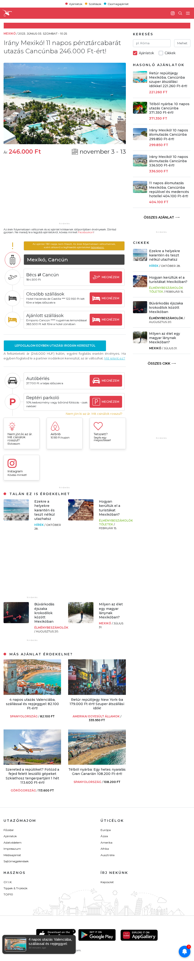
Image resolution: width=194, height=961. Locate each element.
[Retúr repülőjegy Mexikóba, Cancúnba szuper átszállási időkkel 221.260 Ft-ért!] (140, 81)
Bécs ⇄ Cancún (42, 274)
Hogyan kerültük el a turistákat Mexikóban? (109, 508)
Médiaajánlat (12, 855)
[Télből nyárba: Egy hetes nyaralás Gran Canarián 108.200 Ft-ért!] (97, 763)
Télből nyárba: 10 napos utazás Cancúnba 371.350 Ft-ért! (169, 108)
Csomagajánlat (118, 3)
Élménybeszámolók (51, 627)
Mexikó (105, 623)
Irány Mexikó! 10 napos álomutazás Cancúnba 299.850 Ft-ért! (168, 134)
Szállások (95, 3)
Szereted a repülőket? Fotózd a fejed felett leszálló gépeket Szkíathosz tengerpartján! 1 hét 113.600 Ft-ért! (32, 776)
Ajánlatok (75, 3)
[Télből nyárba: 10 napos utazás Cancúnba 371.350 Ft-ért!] (140, 112)
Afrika (105, 848)
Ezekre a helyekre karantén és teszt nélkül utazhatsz (44, 510)
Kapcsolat (107, 882)
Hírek (39, 525)
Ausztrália (108, 855)
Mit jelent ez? (114, 358)
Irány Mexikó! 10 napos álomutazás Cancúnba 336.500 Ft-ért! (168, 161)
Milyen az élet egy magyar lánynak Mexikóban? (111, 610)
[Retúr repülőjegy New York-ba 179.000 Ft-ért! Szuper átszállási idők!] (97, 693)
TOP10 (8, 894)
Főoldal (8, 830)
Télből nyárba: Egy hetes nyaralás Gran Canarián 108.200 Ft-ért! (97, 771)
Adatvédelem (13, 842)
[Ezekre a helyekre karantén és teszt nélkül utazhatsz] (16, 519)
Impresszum (12, 848)
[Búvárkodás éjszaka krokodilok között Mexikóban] (16, 622)
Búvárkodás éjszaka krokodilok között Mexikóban (44, 613)
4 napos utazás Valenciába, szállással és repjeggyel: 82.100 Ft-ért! (32, 703)
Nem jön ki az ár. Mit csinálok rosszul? (94, 413)
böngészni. (97, 247)
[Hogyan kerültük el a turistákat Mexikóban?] (80, 519)
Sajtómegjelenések (16, 861)
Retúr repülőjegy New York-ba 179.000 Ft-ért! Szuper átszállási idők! (97, 703)
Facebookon (85, 232)
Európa (106, 830)
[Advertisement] (64, 191)
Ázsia (104, 836)
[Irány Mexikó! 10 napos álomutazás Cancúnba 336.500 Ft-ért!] (140, 165)
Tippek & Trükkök (15, 888)
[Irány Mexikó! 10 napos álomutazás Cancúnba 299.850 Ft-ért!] (140, 139)
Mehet (182, 43)
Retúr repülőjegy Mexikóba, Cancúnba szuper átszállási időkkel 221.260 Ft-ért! (168, 79)
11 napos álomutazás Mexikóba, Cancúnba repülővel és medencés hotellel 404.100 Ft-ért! (169, 189)
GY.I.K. (8, 882)
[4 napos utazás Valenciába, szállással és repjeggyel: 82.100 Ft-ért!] (32, 693)
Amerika (106, 842)
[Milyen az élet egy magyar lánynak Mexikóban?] (80, 622)
